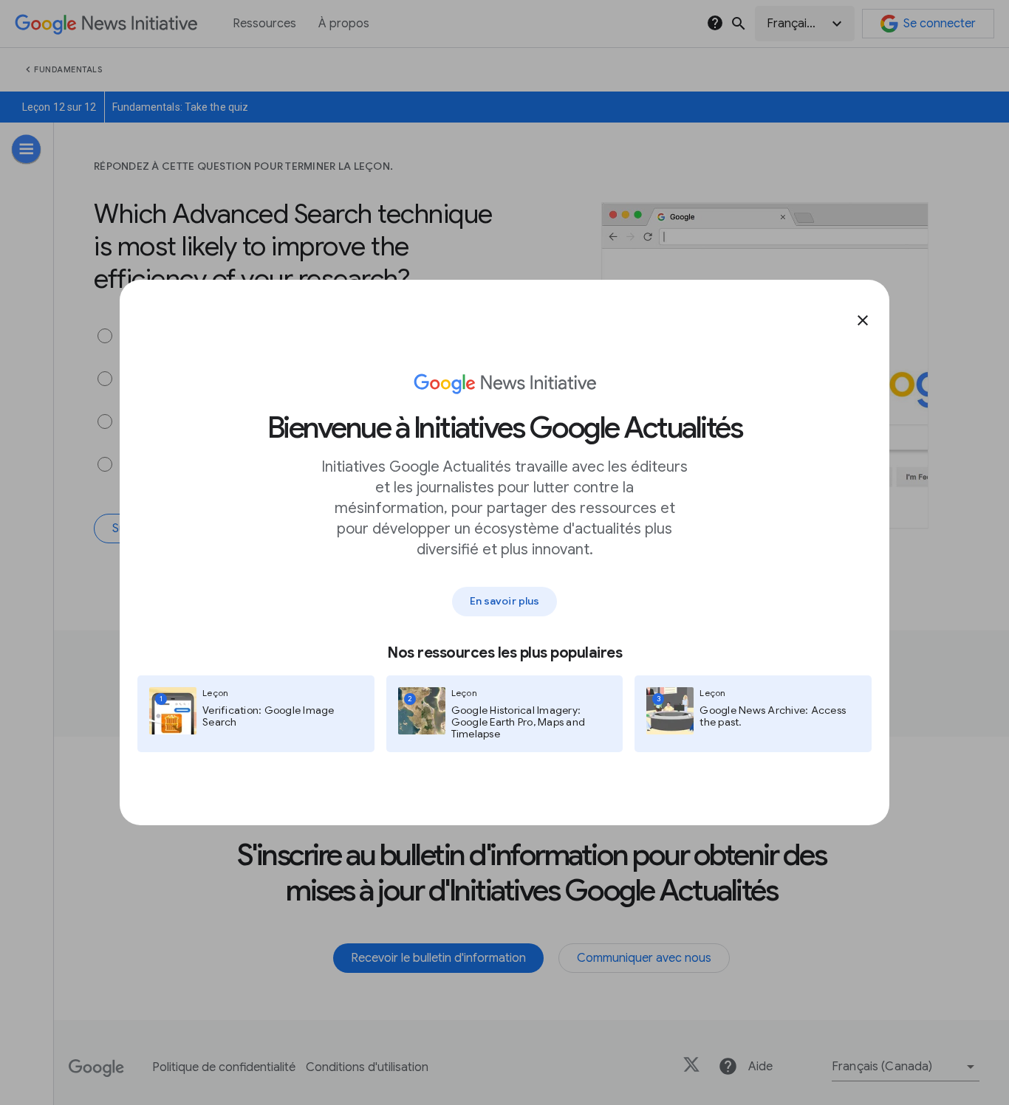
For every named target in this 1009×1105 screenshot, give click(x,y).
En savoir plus (504, 600)
